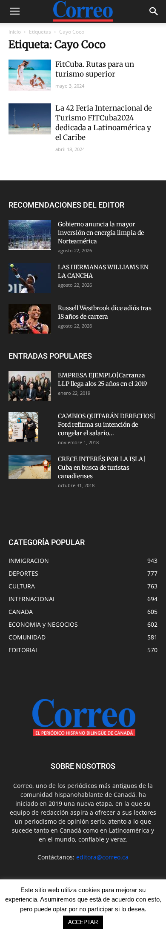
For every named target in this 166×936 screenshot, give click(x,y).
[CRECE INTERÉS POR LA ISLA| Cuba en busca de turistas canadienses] (30, 467)
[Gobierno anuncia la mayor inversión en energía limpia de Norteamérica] (30, 235)
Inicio (15, 31)
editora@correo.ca (102, 857)
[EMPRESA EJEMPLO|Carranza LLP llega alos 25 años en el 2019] (30, 386)
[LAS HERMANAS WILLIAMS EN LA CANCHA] (30, 278)
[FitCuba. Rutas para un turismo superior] (30, 75)
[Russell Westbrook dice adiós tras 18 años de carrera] (30, 319)
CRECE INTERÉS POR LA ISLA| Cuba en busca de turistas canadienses (102, 467)
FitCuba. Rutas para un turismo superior (94, 69)
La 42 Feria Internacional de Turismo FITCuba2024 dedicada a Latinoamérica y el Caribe (103, 122)
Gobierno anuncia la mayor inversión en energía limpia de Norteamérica (101, 232)
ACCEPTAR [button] (83, 922)
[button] (154, 11)
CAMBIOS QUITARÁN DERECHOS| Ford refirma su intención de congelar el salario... (106, 424)
